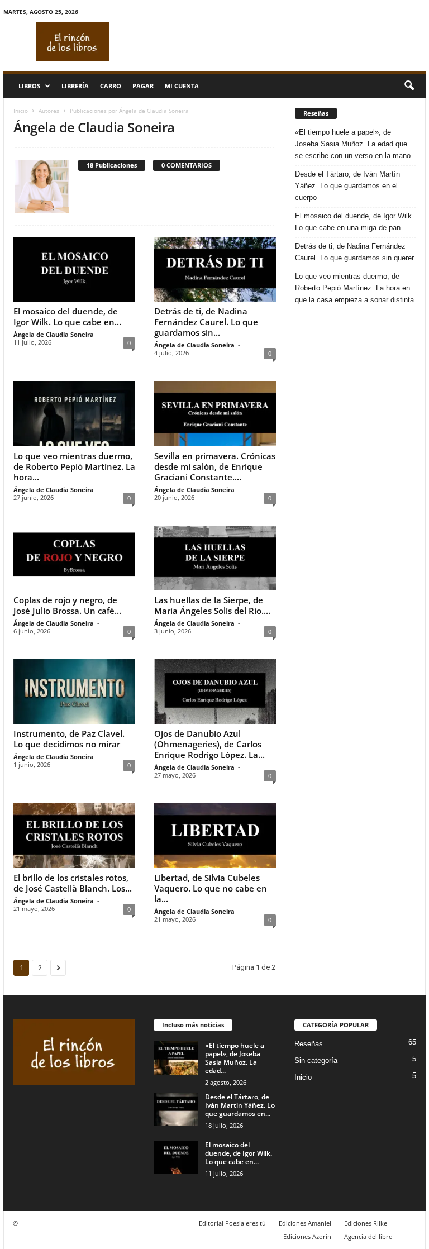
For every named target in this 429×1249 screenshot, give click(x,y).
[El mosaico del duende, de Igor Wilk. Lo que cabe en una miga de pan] (74, 269)
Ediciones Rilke (365, 1223)
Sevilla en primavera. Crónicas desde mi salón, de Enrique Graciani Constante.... (214, 466)
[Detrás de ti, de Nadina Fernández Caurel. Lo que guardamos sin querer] (215, 269)
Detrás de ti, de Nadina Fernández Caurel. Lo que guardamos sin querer (354, 252)
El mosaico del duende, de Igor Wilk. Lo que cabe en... (67, 316)
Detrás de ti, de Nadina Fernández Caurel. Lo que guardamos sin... (206, 322)
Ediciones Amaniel (305, 1223)
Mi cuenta (182, 86)
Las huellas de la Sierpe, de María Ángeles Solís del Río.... (212, 605)
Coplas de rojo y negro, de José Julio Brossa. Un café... (67, 605)
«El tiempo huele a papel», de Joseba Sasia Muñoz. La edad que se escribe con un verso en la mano (353, 144)
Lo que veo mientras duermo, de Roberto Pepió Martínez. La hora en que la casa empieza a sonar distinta (354, 288)
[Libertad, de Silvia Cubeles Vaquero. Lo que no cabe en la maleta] (215, 835)
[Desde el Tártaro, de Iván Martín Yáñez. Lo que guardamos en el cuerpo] (176, 1109)
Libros (29, 86)
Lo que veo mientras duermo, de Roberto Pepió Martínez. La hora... (74, 466)
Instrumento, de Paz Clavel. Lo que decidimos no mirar (69, 739)
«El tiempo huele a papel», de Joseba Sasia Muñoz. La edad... (234, 1058)
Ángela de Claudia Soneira (53, 334)
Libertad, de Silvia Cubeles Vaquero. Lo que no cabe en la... (210, 888)
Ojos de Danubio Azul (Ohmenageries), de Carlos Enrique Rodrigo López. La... (209, 744)
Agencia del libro (368, 1236)
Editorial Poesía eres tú (232, 1223)
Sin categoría (315, 1060)
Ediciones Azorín (307, 1236)
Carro (110, 86)
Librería (75, 86)
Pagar (143, 86)
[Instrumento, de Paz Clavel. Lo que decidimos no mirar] (74, 691)
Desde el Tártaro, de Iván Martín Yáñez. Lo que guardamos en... (240, 1105)
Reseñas (308, 1044)
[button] (409, 86)
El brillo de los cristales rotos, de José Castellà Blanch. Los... (72, 883)
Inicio (20, 111)
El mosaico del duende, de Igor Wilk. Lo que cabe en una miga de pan (354, 222)
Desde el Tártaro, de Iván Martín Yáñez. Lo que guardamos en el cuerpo (347, 186)
